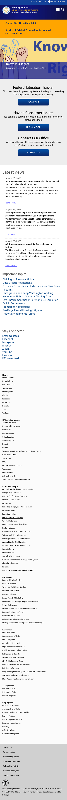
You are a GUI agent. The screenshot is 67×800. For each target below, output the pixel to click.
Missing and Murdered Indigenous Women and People (22, 623)
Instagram (6, 402)
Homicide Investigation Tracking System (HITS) (20, 560)
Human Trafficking (9, 594)
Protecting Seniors (9, 514)
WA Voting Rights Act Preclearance (15, 675)
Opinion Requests (9, 696)
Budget (5, 444)
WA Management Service (12, 720)
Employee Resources (11, 761)
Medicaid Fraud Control (11, 500)
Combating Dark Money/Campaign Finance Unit (20, 602)
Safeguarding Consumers (11, 493)
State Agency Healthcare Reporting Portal (18, 679)
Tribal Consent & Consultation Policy (16, 480)
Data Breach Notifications (17, 282)
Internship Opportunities (11, 723)
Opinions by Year (8, 689)
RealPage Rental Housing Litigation (23, 310)
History (5, 448)
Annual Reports (8, 441)
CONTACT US (33, 153)
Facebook (6, 399)
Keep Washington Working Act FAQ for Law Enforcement (23, 672)
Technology (6, 469)
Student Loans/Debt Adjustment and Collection (20, 609)
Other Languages (58, 1)
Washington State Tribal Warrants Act (16, 546)
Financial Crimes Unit (10, 563)
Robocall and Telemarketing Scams (15, 619)
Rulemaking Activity (9, 476)
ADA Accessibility (38, 1)
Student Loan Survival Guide (13, 658)
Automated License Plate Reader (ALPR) (17, 571)
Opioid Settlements (14, 303)
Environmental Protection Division (15, 524)
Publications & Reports (11, 654)
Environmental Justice (10, 591)
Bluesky (5, 395)
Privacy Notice (7, 473)
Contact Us (6, 430)
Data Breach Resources (11, 668)
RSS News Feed (8, 385)
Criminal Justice (8, 553)
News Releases (8, 381)
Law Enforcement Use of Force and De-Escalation (30, 300)
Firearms (8, 289)
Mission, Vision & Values (11, 426)
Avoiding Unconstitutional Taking (14, 650)
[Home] (6, 10)
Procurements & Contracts (12, 465)
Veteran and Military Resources (14, 535)
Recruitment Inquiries (10, 734)
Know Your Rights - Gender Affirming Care (27, 296)
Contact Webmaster (11, 776)
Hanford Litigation (9, 528)
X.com (4, 410)
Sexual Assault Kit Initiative (12, 598)
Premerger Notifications (16, 306)
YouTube (5, 413)
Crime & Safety (8, 549)
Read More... (11, 203)
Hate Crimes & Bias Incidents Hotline (16, 532)
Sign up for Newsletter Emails (13, 647)
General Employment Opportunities (15, 712)
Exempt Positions (8, 716)
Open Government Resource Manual (16, 665)
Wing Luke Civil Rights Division (14, 587)
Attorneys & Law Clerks (11, 709)
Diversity (5, 727)
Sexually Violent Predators (12, 556)
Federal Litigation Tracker (12, 580)
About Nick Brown (9, 423)
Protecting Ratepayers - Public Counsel (17, 507)
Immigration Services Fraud (12, 612)
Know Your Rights (17, 64)
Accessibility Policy (11, 757)
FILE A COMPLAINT (33, 127)
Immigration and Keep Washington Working (28, 293)
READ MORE (33, 102)
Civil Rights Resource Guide (18, 279)
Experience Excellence (10, 705)
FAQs (4, 462)
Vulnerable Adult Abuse (11, 616)
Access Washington (11, 771)
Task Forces (6, 458)
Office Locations (8, 437)
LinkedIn (5, 406)
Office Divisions (8, 433)
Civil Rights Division (9, 521)
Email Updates (8, 392)
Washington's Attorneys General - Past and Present (21, 451)
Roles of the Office (9, 455)
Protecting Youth (8, 511)
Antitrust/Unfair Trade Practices (14, 496)
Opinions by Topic (9, 692)
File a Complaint (8, 640)
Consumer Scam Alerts (11, 636)
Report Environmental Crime (19, 313)
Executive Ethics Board (10, 643)
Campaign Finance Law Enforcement (16, 539)
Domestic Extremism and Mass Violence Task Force (31, 286)
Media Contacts (8, 378)
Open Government (9, 584)
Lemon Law (6, 503)
